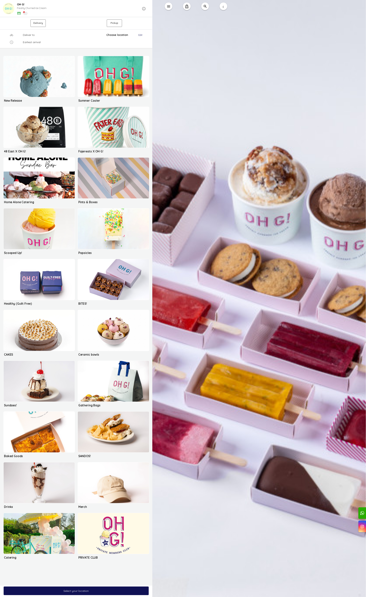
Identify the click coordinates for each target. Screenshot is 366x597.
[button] (76, 9)
